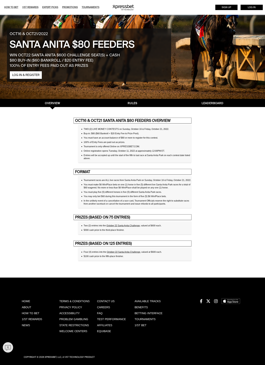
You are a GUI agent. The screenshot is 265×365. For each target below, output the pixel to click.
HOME (26, 301)
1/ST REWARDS (32, 319)
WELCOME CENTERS (73, 331)
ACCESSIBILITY (69, 313)
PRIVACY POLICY (70, 307)
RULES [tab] (132, 103)
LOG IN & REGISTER (25, 75)
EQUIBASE (104, 331)
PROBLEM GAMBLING (73, 319)
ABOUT (26, 307)
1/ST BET (140, 325)
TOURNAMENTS (145, 319)
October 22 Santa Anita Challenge (123, 225)
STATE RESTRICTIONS (74, 325)
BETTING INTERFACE (148, 313)
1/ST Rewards (30, 7)
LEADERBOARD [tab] (212, 103)
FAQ (100, 313)
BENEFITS (141, 307)
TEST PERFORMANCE (111, 319)
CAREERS (103, 307)
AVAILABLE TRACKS (148, 301)
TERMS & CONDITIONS (74, 301)
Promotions (70, 7)
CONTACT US (106, 301)
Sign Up (226, 7)
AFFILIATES (104, 325)
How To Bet (11, 7)
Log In (252, 7)
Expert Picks (50, 7)
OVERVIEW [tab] (52, 103)
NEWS (26, 325)
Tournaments (90, 7)
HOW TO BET (30, 313)
